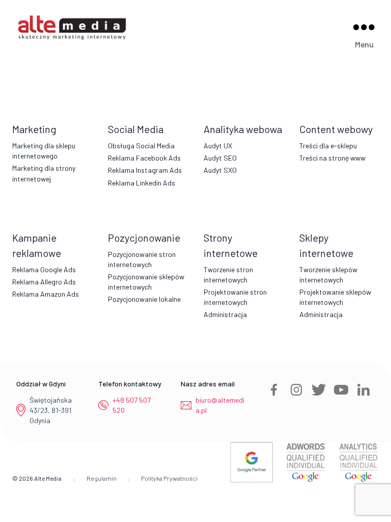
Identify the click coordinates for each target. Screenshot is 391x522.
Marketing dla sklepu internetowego (43, 150)
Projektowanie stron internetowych (235, 297)
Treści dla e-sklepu (328, 145)
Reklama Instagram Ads (145, 170)
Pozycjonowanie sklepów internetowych (146, 281)
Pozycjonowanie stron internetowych (142, 259)
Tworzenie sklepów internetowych (328, 274)
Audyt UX (218, 145)
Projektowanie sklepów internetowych (335, 297)
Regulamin (102, 478)
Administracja (225, 314)
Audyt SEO (220, 157)
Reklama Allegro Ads (44, 281)
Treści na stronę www (332, 157)
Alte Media (48, 478)
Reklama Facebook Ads (144, 157)
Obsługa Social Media (141, 145)
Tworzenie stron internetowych (228, 274)
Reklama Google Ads (44, 269)
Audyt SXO (220, 170)
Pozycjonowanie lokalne (144, 299)
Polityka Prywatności (169, 478)
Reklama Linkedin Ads (141, 182)
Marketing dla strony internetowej (43, 173)
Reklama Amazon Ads (45, 294)
